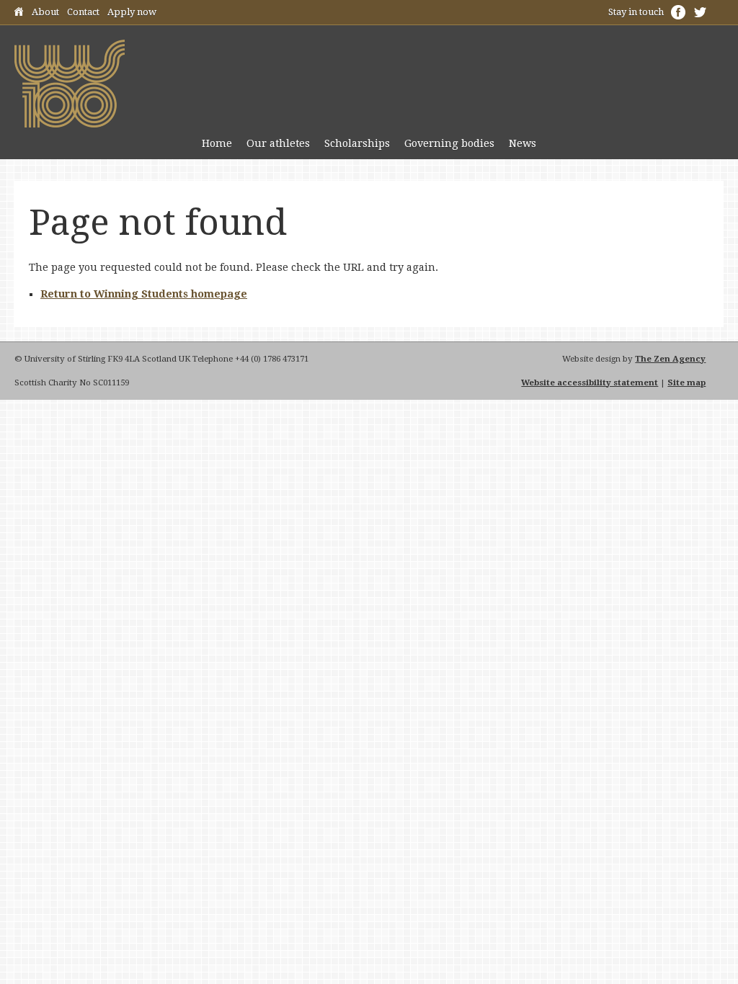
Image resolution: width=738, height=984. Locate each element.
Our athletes (278, 143)
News (522, 143)
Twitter (700, 12)
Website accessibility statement (589, 382)
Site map (686, 382)
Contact (83, 11)
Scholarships (357, 143)
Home (18, 14)
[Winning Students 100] (69, 124)
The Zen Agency (670, 359)
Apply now (131, 11)
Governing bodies (449, 143)
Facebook (678, 12)
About (45, 11)
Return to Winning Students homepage (143, 294)
